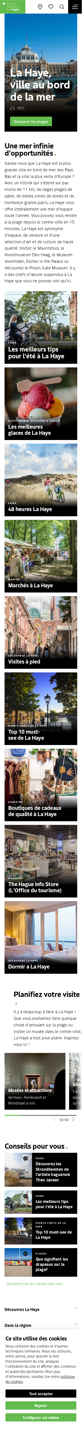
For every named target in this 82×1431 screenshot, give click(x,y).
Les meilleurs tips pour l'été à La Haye (54, 1203)
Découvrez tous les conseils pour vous (35, 1283)
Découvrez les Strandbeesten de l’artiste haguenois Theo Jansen (53, 1171)
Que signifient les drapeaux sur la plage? (52, 1264)
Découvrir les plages (31, 121)
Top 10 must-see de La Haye (54, 1234)
